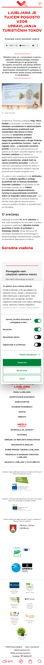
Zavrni (22, 378)
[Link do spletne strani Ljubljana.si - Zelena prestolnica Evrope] (22, 552)
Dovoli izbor (22, 370)
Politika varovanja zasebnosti (20, 653)
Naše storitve (22, 402)
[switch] (37, 329)
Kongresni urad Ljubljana (22, 385)
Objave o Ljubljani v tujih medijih (22, 462)
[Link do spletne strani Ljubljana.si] (22, 528)
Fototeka (22, 435)
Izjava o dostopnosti (32, 647)
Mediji (22, 424)
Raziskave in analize (22, 445)
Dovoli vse (22, 362)
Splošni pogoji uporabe (22, 650)
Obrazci (22, 417)
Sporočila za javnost (22, 430)
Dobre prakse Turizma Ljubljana (22, 450)
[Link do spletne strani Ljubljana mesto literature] (22, 567)
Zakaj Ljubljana (22, 392)
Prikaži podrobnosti (28, 355)
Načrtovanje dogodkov (22, 397)
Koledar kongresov (22, 407)
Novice (22, 412)
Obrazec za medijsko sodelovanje (22, 440)
